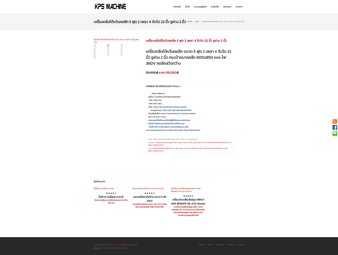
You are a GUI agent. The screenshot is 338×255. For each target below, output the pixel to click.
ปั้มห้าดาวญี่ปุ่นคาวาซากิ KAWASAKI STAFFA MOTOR (111, 201)
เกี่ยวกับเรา (220, 244)
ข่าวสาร (241, 244)
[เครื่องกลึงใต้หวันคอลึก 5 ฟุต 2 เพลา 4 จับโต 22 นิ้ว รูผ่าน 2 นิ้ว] (117, 41)
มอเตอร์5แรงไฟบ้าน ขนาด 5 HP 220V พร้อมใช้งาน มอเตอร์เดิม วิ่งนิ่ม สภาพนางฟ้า (150, 205)
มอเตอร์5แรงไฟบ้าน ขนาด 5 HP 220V (149, 199)
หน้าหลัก (190, 21)
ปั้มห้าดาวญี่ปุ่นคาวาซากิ (111, 197)
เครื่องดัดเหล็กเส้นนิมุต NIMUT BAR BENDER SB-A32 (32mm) (188, 202)
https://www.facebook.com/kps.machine (178, 113)
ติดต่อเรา (231, 244)
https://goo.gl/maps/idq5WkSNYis (176, 110)
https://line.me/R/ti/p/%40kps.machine (170, 107)
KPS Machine (115, 244)
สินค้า (197, 21)
